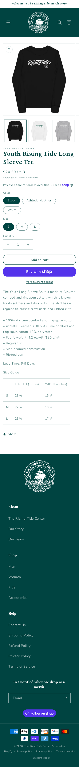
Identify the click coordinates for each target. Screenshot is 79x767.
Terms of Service (21, 666)
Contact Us (17, 625)
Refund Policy (19, 645)
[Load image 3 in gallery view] (63, 131)
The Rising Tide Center (26, 518)
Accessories (18, 597)
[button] (8, 22)
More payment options (39, 282)
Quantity (8, 236)
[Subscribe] (65, 698)
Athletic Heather (39, 200)
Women (14, 577)
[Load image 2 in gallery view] (39, 131)
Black (12, 200)
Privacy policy (44, 751)
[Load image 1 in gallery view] (15, 131)
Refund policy (24, 751)
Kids (11, 587)
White (12, 210)
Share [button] (12, 434)
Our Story (16, 529)
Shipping (8, 177)
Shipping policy (41, 757)
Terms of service (65, 751)
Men (11, 566)
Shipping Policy (20, 635)
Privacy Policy (19, 656)
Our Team (16, 539)
